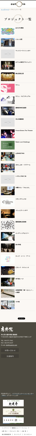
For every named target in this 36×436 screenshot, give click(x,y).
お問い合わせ (10, 350)
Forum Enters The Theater (24, 130)
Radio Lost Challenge (23, 142)
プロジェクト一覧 (14, 431)
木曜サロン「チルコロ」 (23, 187)
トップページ (5, 9)
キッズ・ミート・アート (23, 256)
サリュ (18, 85)
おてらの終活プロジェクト (24, 62)
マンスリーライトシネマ (23, 50)
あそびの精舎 (20, 28)
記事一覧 (4, 431)
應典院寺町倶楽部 (21, 107)
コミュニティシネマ (22, 210)
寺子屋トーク (20, 279)
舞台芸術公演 (20, 73)
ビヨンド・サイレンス (22, 267)
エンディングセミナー (22, 233)
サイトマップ (17, 434)
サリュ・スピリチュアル (23, 96)
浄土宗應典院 (20, 119)
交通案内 (10, 356)
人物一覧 (24, 431)
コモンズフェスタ (21, 199)
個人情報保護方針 (6, 434)
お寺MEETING (20, 153)
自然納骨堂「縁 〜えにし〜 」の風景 (25, 291)
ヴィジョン (24, 428)
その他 (18, 301)
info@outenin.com (11, 345)
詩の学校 (18, 244)
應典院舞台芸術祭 (21, 222)
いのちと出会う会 (21, 176)
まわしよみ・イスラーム (23, 164)
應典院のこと (15, 428)
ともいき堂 (19, 39)
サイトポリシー (28, 434)
